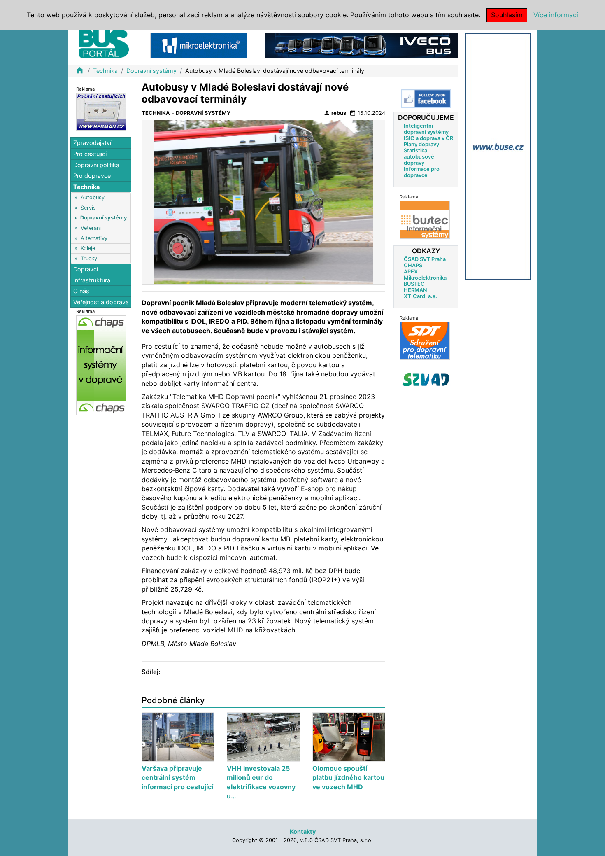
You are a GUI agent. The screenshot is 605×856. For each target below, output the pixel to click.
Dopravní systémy (151, 70)
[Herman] (101, 111)
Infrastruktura (91, 280)
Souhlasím (507, 15)
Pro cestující (90, 153)
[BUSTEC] (425, 220)
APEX (411, 271)
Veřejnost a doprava (101, 302)
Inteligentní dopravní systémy (426, 129)
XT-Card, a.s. (420, 296)
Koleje (88, 248)
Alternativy (94, 238)
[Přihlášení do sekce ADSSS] (426, 379)
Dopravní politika (96, 164)
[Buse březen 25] (498, 156)
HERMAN (415, 290)
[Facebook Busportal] (426, 99)
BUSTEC (414, 284)
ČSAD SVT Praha (425, 259)
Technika (105, 70)
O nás (81, 291)
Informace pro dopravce (422, 172)
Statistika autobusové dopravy (419, 156)
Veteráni (91, 228)
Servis (88, 208)
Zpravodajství (92, 143)
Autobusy (93, 197)
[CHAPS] (101, 365)
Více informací (555, 15)
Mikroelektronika (425, 278)
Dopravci (85, 269)
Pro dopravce (92, 176)
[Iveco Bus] (361, 45)
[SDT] (425, 341)
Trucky (89, 258)
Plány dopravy (421, 144)
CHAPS (413, 265)
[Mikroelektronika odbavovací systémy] (198, 45)
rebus (334, 113)
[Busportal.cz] (103, 43)
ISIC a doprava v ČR (428, 138)
